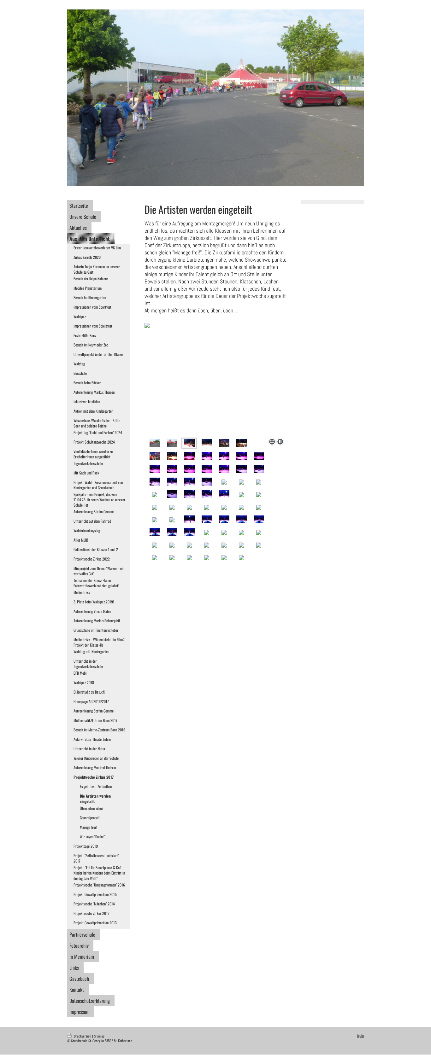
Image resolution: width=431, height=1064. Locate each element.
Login (360, 1035)
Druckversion (82, 1035)
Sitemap (99, 1035)
